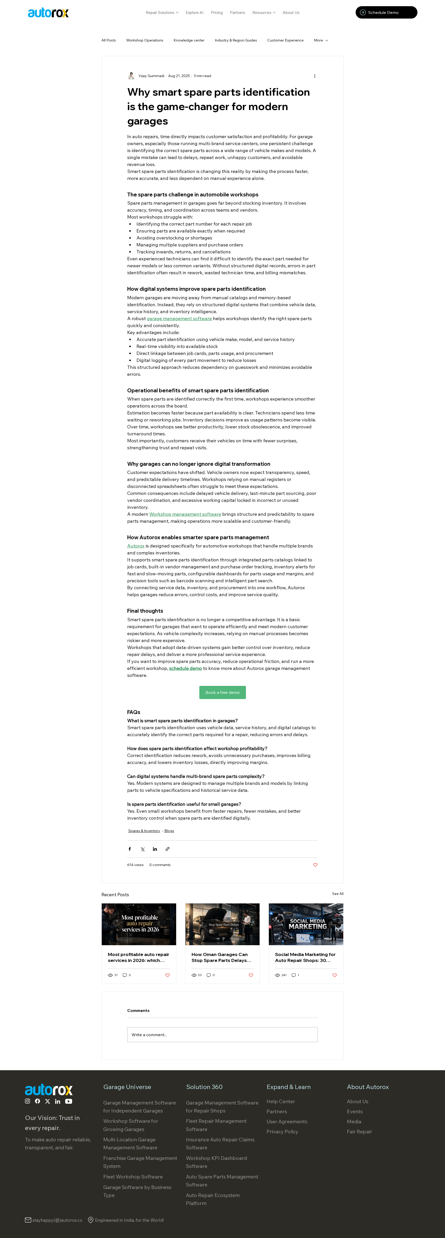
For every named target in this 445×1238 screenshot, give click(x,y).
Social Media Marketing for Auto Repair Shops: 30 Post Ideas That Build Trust (305, 957)
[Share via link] (167, 848)
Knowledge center (189, 40)
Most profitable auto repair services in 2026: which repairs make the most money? (138, 957)
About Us (357, 1101)
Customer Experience (285, 40)
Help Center (281, 1101)
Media (354, 1121)
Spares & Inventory (144, 830)
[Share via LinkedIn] (154, 848)
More (318, 40)
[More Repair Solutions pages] (177, 12)
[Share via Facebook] (129, 848)
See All (338, 893)
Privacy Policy (282, 1131)
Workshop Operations (144, 40)
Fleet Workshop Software (133, 1176)
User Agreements (287, 1121)
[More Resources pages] (274, 12)
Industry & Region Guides (236, 40)
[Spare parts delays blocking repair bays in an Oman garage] (222, 924)
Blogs (169, 830)
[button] (386, 12)
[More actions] (315, 76)
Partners (277, 1111)
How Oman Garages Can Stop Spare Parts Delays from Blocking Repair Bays (221, 957)
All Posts (108, 40)
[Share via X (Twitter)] (142, 848)
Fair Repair (359, 1131)
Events (355, 1111)
